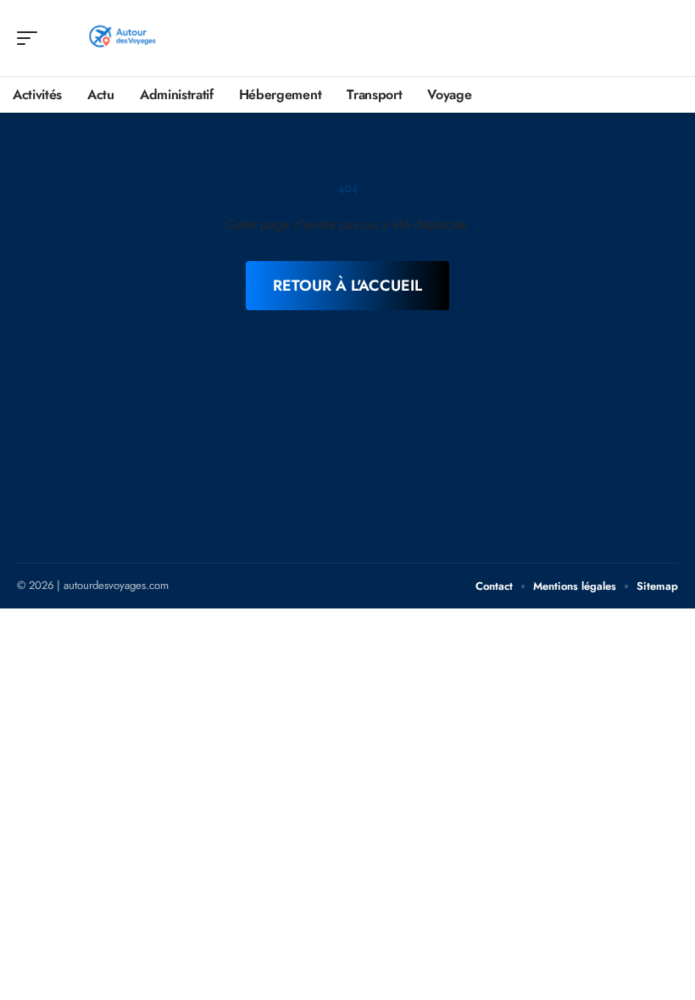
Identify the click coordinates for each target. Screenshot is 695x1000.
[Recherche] (666, 38)
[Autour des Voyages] (122, 38)
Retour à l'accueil (347, 286)
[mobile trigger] (31, 38)
